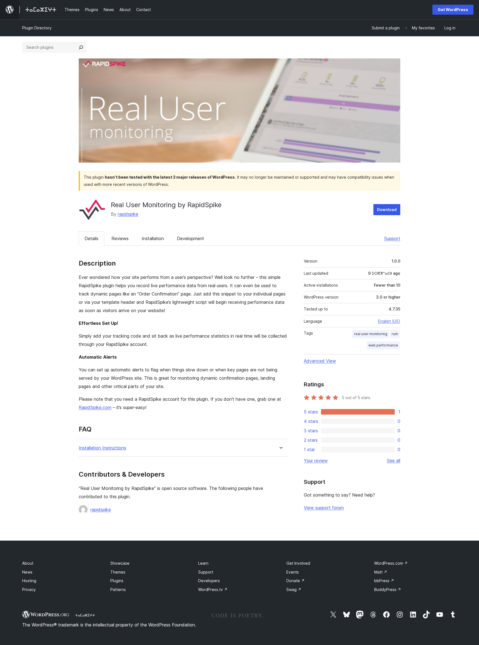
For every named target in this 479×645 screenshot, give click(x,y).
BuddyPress (387, 589)
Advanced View (320, 361)
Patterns (118, 589)
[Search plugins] (80, 47)
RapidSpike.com (95, 407)
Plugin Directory (37, 27)
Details (91, 238)
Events (292, 572)
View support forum (324, 507)
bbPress (384, 580)
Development (190, 238)
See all (393, 460)
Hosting (29, 580)
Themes (117, 572)
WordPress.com (391, 563)
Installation (153, 238)
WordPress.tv (213, 589)
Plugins (116, 580)
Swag (293, 589)
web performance (383, 345)
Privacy (29, 589)
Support (392, 238)
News (27, 572)
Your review (316, 460)
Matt (380, 572)
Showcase (119, 563)
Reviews (120, 238)
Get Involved (298, 563)
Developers (209, 580)
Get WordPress (453, 9)
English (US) (389, 321)
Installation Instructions (102, 448)
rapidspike (128, 214)
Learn (203, 563)
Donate (295, 580)
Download (387, 209)
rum (395, 334)
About (27, 563)
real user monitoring (370, 334)
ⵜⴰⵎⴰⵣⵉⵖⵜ (85, 615)
